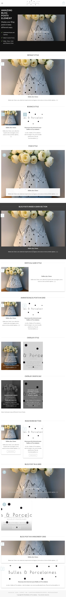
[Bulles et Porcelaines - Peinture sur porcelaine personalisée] (33, 3)
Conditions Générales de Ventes (37, 592)
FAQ (26, 592)
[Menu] (2, 3)
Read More (11, 451)
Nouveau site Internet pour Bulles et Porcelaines (33, 128)
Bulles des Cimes (33, 97)
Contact (21, 592)
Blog (16, 592)
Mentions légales (53, 592)
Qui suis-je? (11, 592)
